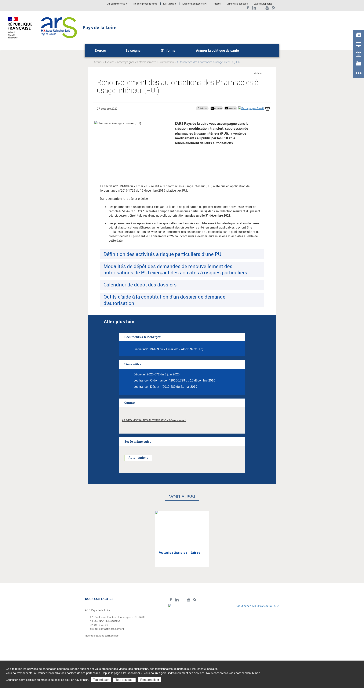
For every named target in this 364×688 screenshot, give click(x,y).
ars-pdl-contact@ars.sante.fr (107, 628)
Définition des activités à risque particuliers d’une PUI (163, 254)
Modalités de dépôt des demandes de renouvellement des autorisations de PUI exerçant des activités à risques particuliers (175, 269)
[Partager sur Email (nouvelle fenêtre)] (251, 108)
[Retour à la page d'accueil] (59, 27)
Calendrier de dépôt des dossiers (140, 284)
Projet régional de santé (145, 3)
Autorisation (167, 62)
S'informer (169, 50)
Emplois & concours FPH (195, 3)
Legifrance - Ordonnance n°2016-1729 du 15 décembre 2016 (174, 380)
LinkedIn (254, 8)
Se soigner (134, 50)
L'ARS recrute (169, 3)
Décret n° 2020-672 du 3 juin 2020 (156, 374)
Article (258, 73)
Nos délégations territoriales (102, 635)
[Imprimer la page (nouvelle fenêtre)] (267, 108)
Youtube (267, 8)
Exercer (100, 50)
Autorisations (138, 457)
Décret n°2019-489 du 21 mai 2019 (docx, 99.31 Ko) (168, 349)
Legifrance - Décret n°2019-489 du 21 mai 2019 (165, 386)
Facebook (247, 8)
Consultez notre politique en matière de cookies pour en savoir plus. (48, 679)
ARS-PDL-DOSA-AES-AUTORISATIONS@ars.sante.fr (154, 420)
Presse (217, 3)
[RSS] (273, 8)
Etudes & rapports (263, 3)
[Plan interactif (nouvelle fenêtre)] (223, 630)
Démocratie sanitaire (237, 3)
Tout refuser (101, 679)
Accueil (98, 62)
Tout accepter (124, 679)
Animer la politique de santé (217, 50)
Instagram (260, 8)
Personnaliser (149, 679)
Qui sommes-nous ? (117, 3)
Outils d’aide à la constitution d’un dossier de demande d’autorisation (164, 299)
